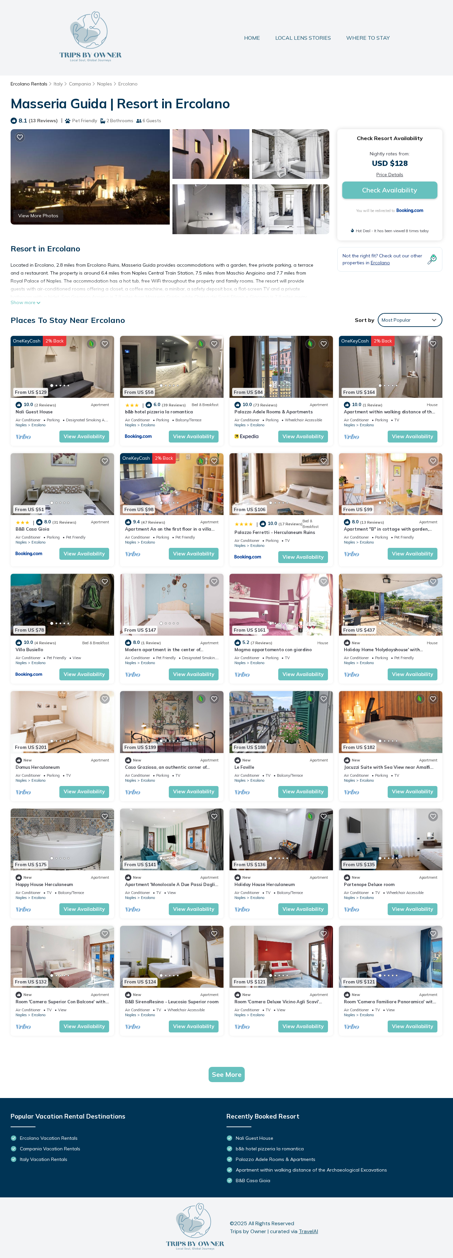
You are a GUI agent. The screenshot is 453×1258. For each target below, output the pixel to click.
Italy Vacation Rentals (43, 1159)
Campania (80, 84)
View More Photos (38, 216)
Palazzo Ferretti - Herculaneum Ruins (274, 532)
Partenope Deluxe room (369, 884)
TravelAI (308, 1231)
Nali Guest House (34, 411)
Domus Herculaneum (38, 767)
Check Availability (389, 190)
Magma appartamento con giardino (273, 649)
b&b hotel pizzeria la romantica (159, 411)
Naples (104, 84)
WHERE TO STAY (368, 37)
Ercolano (128, 84)
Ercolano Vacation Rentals (49, 1138)
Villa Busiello (29, 649)
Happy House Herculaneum (44, 884)
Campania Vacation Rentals (50, 1149)
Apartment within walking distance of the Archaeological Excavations (311, 1170)
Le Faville (244, 767)
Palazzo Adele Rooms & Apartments (273, 411)
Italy (58, 84)
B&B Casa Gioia (32, 529)
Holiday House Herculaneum (264, 884)
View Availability (84, 436)
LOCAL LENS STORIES (303, 37)
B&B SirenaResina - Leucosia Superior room (171, 1001)
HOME (252, 37)
